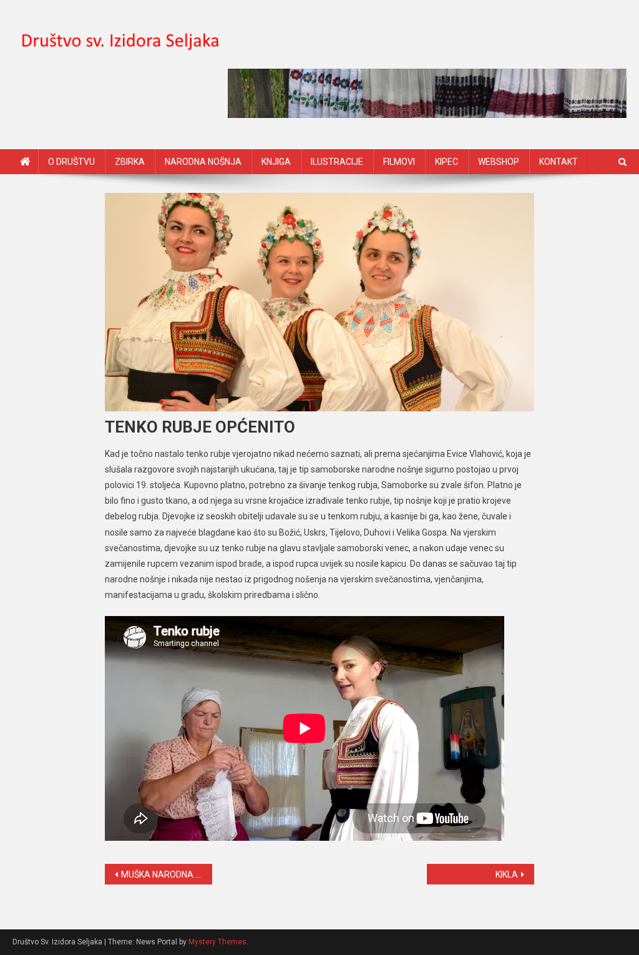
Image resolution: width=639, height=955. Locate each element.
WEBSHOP (498, 162)
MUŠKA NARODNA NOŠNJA (166, 874)
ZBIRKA (130, 162)
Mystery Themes (217, 942)
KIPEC (446, 162)
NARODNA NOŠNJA (203, 162)
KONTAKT (558, 162)
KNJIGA (276, 162)
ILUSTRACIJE (337, 162)
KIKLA (506, 874)
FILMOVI (399, 162)
